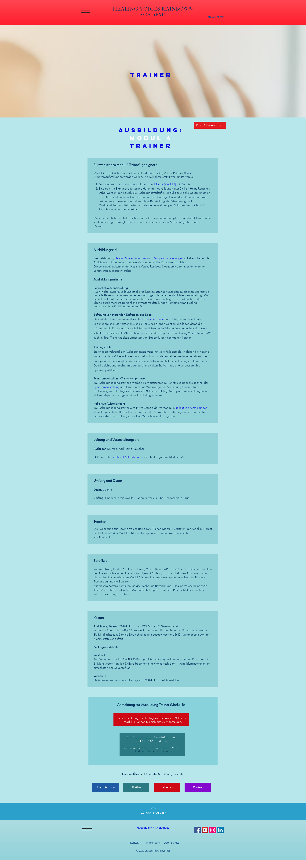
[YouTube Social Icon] (205, 830)
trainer (151, 75)
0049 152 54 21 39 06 (151, 741)
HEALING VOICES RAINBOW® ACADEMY (153, 11)
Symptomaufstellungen (168, 258)
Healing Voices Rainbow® (131, 258)
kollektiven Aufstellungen (191, 408)
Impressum (153, 842)
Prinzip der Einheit (153, 319)
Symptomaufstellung (107, 387)
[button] (85, 10)
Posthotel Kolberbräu (125, 457)
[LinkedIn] (220, 830)
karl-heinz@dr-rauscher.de (151, 751)
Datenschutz (171, 842)
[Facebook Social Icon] (197, 830)
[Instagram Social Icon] (212, 830)
